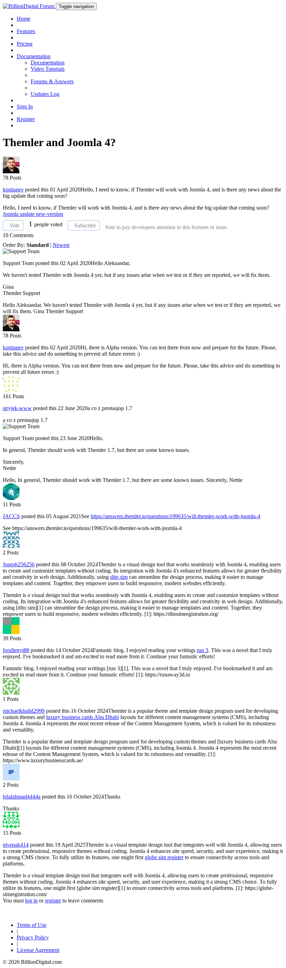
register (53, 900)
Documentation (48, 63)
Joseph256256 (19, 564)
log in (31, 900)
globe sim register (164, 857)
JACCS (11, 516)
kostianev (13, 189)
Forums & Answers (52, 81)
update (28, 214)
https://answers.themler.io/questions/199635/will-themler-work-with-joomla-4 (175, 516)
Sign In (25, 106)
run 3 (202, 650)
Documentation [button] (34, 56)
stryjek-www (17, 408)
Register (26, 119)
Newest (61, 245)
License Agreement (38, 950)
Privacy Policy (33, 937)
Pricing (24, 44)
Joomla (11, 214)
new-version (49, 214)
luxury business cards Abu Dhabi (82, 717)
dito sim (119, 577)
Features (26, 31)
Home (23, 19)
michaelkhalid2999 (24, 711)
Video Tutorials (48, 69)
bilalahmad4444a (21, 797)
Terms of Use (31, 925)
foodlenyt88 (16, 650)
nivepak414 (16, 845)
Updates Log (45, 94)
